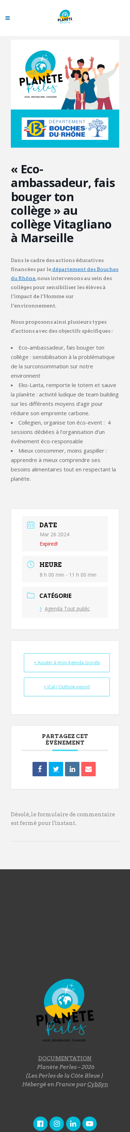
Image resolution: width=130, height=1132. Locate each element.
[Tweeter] (56, 769)
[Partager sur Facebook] (39, 769)
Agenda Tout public (67, 608)
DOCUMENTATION (65, 1058)
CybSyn (97, 1084)
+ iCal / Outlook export (67, 687)
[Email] (88, 769)
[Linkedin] (72, 769)
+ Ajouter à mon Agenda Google (67, 663)
